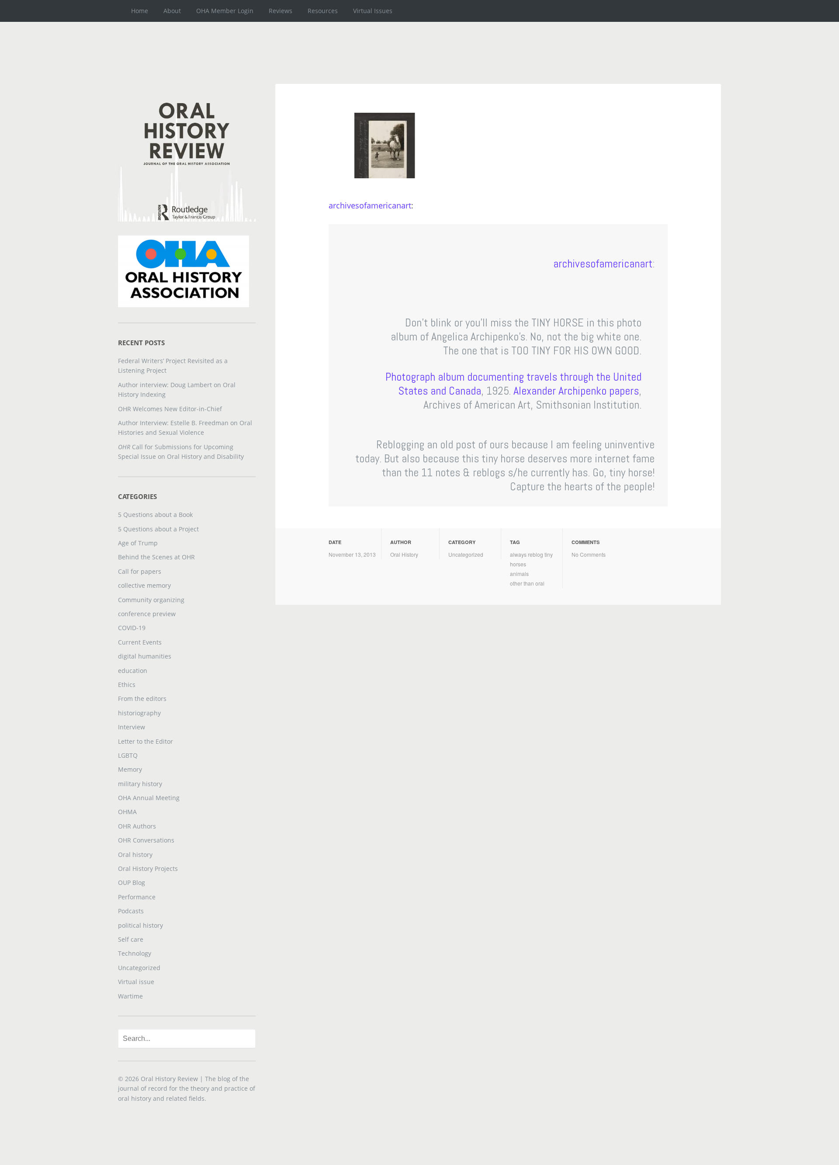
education (132, 670)
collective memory (144, 585)
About (172, 11)
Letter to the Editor (145, 741)
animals (519, 573)
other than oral (527, 583)
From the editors (142, 698)
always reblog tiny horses (531, 559)
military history (140, 784)
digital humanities (144, 656)
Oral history (135, 854)
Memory (130, 769)
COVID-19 (132, 628)
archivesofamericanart (370, 205)
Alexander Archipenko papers (576, 391)
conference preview (147, 614)
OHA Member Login (224, 11)
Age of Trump (138, 543)
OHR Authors (137, 826)
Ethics (126, 684)
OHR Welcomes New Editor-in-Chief (170, 409)
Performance (137, 897)
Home (139, 11)
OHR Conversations (146, 840)
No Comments (589, 554)
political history (140, 925)
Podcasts (131, 911)
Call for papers (139, 571)
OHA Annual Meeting (149, 798)
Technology (134, 953)
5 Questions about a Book (155, 514)
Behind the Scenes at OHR (156, 557)
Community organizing (151, 600)
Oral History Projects (148, 868)
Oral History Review (169, 1079)
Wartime (130, 996)
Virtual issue (136, 982)
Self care (130, 939)
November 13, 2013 (352, 554)
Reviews (280, 11)
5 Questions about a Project (158, 529)
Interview (131, 727)
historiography (139, 713)
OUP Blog (131, 882)
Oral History (404, 554)
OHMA (127, 812)
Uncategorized (465, 554)
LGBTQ (128, 755)
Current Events (140, 642)
